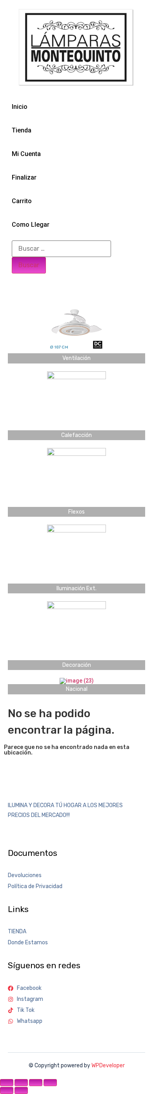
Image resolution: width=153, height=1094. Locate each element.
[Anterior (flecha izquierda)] (6, 1090)
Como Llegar (30, 224)
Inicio (19, 106)
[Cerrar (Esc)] (50, 1082)
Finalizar (24, 177)
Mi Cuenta (26, 154)
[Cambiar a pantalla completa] (21, 1082)
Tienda (21, 130)
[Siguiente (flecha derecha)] (21, 1090)
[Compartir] (35, 1082)
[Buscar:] (61, 248)
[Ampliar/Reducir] (6, 1082)
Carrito (22, 201)
